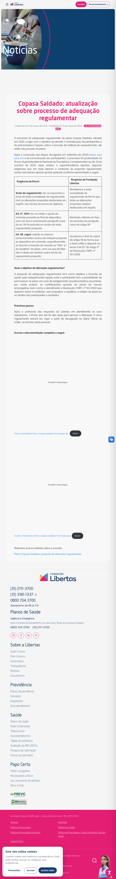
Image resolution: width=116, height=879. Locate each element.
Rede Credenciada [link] (20, 726)
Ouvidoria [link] (62, 822)
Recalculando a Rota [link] (21, 776)
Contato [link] (81, 4)
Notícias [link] (14, 671)
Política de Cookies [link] (66, 827)
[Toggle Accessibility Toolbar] (109, 872)
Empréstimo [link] (16, 701)
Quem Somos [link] (17, 651)
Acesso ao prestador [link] (21, 755)
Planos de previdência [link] (22, 691)
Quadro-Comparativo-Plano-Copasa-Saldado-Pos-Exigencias (42, 536)
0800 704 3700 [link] (22, 601)
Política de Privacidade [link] (20, 827)
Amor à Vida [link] (17, 785)
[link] (16, 4)
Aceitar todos (47, 870)
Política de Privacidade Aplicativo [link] (25, 833)
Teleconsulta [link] (17, 731)
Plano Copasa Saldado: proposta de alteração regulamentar (48, 554)
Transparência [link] (18, 666)
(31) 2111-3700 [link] (21, 589)
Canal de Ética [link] (16, 841)
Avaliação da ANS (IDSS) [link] (23, 745)
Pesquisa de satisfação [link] (23, 750)
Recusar (31, 870)
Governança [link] (17, 661)
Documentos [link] (17, 676)
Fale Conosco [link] (17, 656)
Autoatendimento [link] (97, 4)
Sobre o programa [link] (20, 771)
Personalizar (14, 870)
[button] (7, 4)
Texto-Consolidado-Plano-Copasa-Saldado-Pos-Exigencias (41, 433)
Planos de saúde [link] (19, 721)
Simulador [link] (15, 696)
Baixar (75, 433)
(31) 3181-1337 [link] (21, 595)
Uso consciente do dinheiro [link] (25, 780)
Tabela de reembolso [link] (21, 741)
